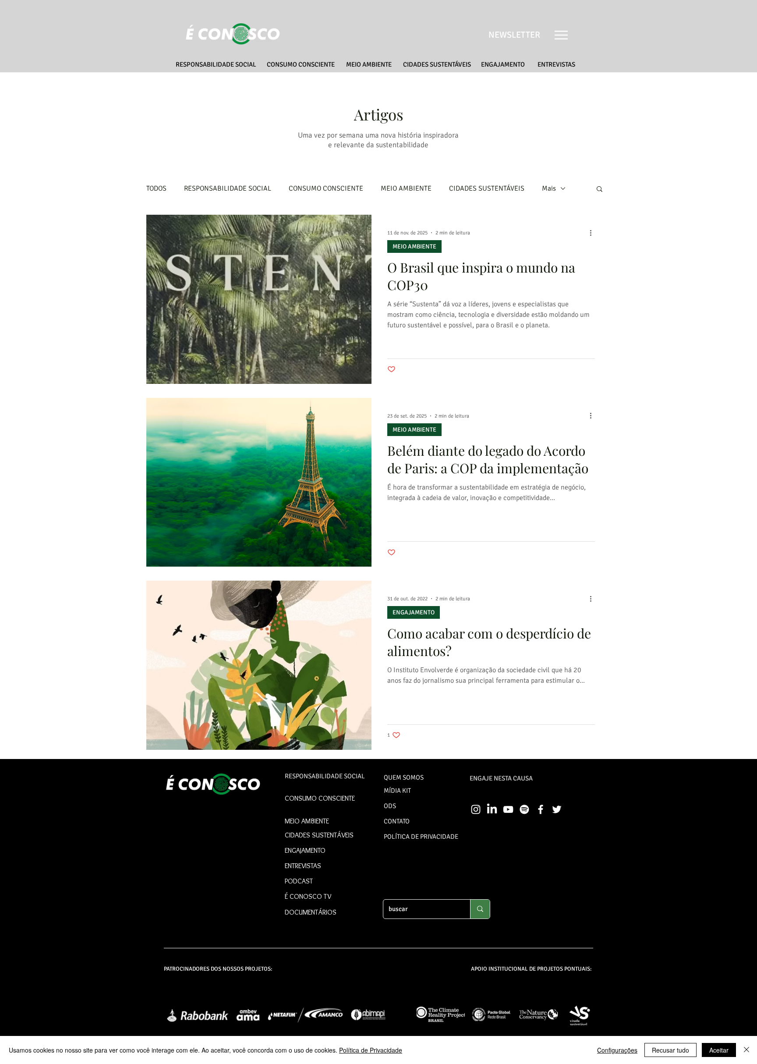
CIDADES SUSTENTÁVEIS (486, 188)
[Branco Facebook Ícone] (540, 809)
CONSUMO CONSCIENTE (326, 188)
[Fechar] (746, 1050)
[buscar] (480, 909)
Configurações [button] (617, 1050)
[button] (561, 35)
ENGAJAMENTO (414, 612)
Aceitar (719, 1050)
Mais (549, 188)
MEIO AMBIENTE (406, 188)
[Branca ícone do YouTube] (508, 809)
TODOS (156, 188)
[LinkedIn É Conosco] (492, 809)
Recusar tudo (670, 1050)
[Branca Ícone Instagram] (476, 809)
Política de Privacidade (370, 1050)
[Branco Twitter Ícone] (557, 809)
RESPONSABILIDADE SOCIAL (227, 188)
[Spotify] (524, 809)
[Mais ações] (593, 232)
